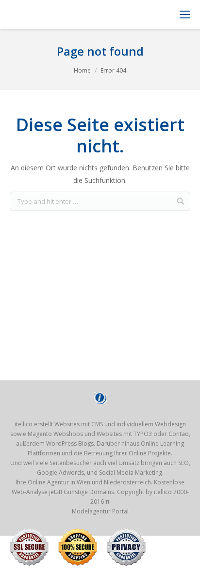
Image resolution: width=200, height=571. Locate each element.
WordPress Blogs (70, 443)
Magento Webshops (55, 434)
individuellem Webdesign (151, 424)
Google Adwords (60, 472)
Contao (178, 434)
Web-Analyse (30, 492)
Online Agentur (48, 482)
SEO (183, 463)
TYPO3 (142, 434)
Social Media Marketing (130, 472)
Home (82, 70)
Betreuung (98, 453)
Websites (109, 434)
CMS (97, 424)
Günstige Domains (89, 492)
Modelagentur (91, 511)
